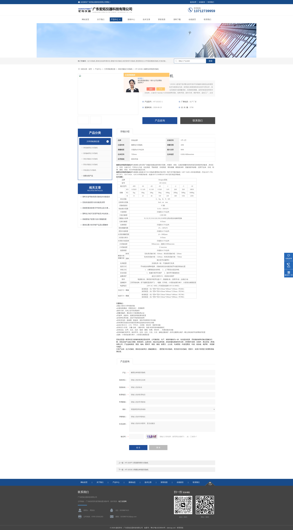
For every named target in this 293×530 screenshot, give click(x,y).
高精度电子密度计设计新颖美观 (94, 219)
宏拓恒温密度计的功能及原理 (93, 202)
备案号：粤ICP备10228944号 (154, 528)
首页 (90, 69)
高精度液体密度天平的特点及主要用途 (96, 208)
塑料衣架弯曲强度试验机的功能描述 (96, 197)
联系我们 (211, 2)
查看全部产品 (88, 176)
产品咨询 (160, 120)
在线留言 (202, 2)
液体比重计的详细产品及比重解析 (95, 225)
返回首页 (193, 2)
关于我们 (100, 19)
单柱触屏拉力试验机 (90, 148)
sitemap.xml (171, 528)
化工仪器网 (122, 501)
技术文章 (146, 19)
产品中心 (114, 19)
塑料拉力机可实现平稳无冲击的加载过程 (96, 213)
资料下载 (177, 19)
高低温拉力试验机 (89, 170)
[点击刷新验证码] (151, 437)
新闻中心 (131, 19)
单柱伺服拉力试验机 (125, 69)
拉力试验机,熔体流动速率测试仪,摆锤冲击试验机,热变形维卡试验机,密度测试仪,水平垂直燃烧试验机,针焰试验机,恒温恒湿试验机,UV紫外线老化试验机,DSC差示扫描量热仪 (148, 61)
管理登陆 (180, 528)
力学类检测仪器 (109, 69)
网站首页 (85, 19)
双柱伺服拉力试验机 (90, 164)
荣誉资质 (161, 19)
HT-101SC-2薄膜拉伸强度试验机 (136, 469)
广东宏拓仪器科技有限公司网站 (98, 2)
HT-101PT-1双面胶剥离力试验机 (136, 463)
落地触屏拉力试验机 (90, 153)
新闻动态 (132, 482)
